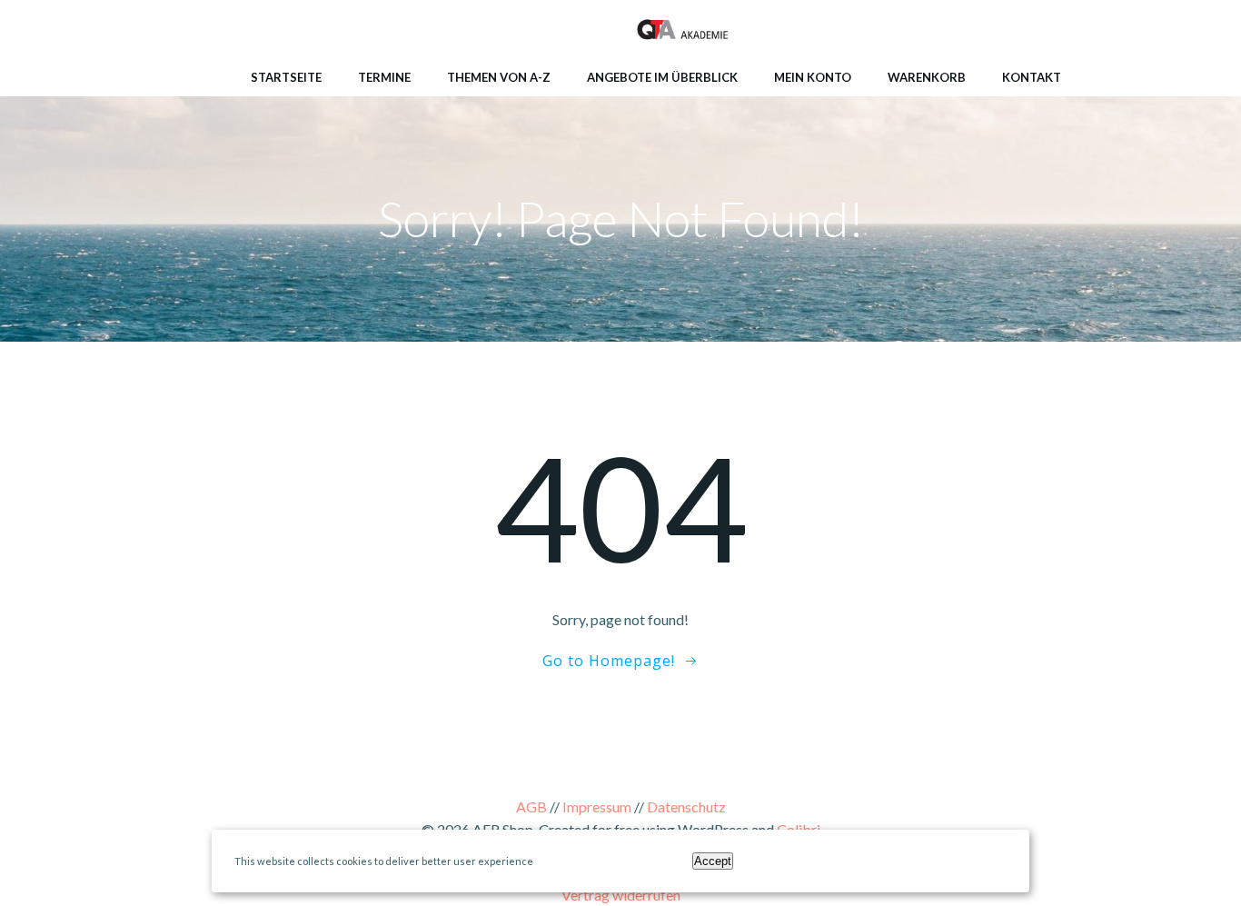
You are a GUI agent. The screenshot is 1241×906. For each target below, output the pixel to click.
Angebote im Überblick (662, 77)
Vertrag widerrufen (620, 894)
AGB (531, 806)
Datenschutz (686, 806)
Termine (384, 77)
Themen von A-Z (499, 77)
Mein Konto (812, 77)
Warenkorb (927, 77)
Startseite (286, 77)
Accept (712, 861)
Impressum (596, 806)
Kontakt (1031, 77)
